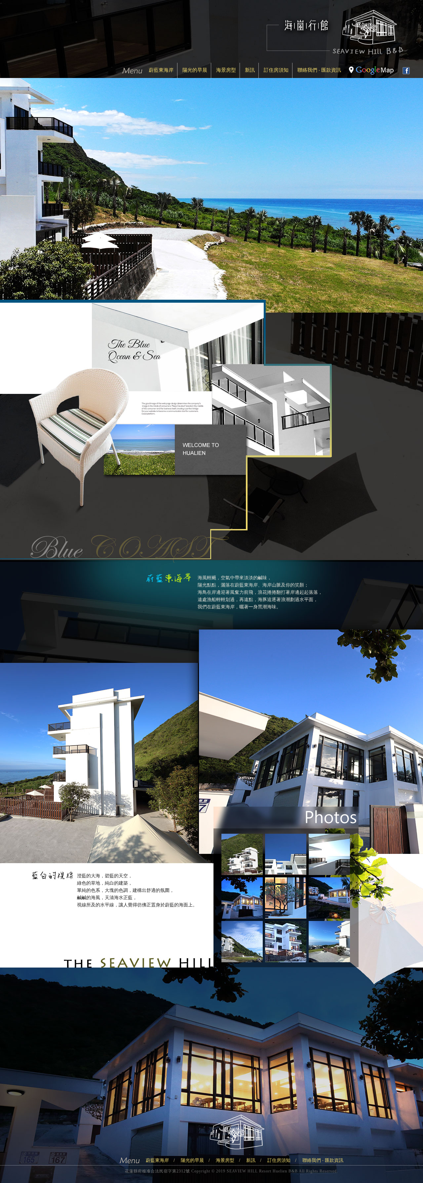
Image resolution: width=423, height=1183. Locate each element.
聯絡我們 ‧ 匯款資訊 (319, 70)
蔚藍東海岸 (161, 70)
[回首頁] (335, 53)
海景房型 (226, 70)
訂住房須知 (276, 70)
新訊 (250, 70)
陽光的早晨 (194, 70)
